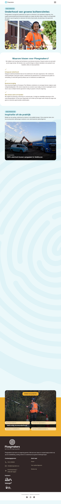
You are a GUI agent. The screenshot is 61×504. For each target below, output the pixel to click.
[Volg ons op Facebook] (27, 497)
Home (32, 461)
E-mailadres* (8, 426)
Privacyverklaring (25, 494)
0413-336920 (11, 462)
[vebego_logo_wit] (17, 483)
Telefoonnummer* (36, 426)
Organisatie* (34, 420)
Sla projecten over (5, 106)
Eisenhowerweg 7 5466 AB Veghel (12, 470)
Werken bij (34, 469)
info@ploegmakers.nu (13, 466)
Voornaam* (8, 420)
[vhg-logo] (17, 487)
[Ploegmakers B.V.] (9, 2)
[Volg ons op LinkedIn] (34, 497)
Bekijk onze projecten (30, 393)
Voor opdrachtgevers (36, 465)
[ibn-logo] (17, 479)
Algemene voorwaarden (35, 494)
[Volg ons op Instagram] (30, 497)
